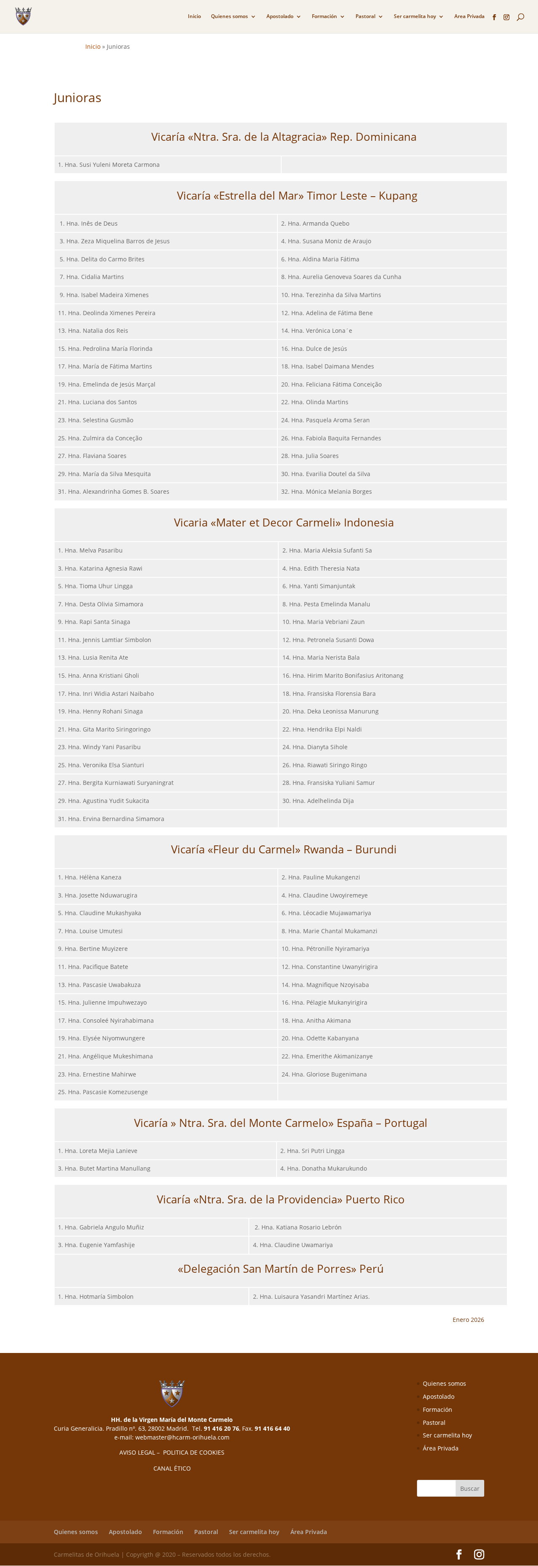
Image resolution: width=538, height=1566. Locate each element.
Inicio (194, 16)
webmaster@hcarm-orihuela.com (182, 1437)
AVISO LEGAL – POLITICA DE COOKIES (171, 1452)
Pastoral (365, 16)
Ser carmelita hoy (415, 16)
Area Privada (469, 16)
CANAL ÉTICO (172, 1468)
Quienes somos (229, 16)
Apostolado (279, 16)
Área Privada (441, 1448)
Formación (324, 16)
